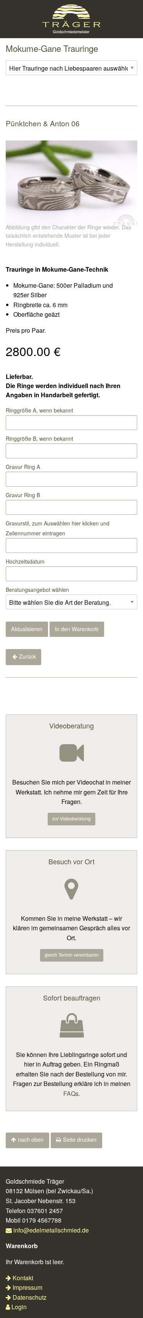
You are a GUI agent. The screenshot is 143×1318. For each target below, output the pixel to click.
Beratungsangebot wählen (37, 589)
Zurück (27, 656)
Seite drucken (79, 1139)
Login (19, 1306)
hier (76, 523)
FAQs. (71, 1093)
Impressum (27, 1287)
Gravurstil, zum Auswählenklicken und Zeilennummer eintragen (57, 528)
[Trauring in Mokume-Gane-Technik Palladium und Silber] (71, 183)
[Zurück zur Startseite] (72, 18)
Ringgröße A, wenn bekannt (39, 410)
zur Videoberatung (71, 818)
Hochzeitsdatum (25, 561)
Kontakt (23, 1277)
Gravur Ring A (23, 466)
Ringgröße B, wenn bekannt (39, 438)
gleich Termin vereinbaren (72, 954)
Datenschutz (30, 1297)
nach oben (30, 1139)
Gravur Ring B (23, 495)
